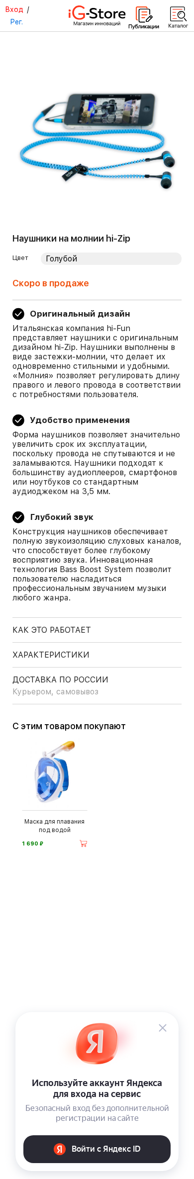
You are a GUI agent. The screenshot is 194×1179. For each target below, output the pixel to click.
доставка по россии (60, 685)
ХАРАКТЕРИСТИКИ (51, 655)
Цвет (20, 257)
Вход (14, 9)
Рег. (16, 22)
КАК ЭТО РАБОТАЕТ (51, 630)
